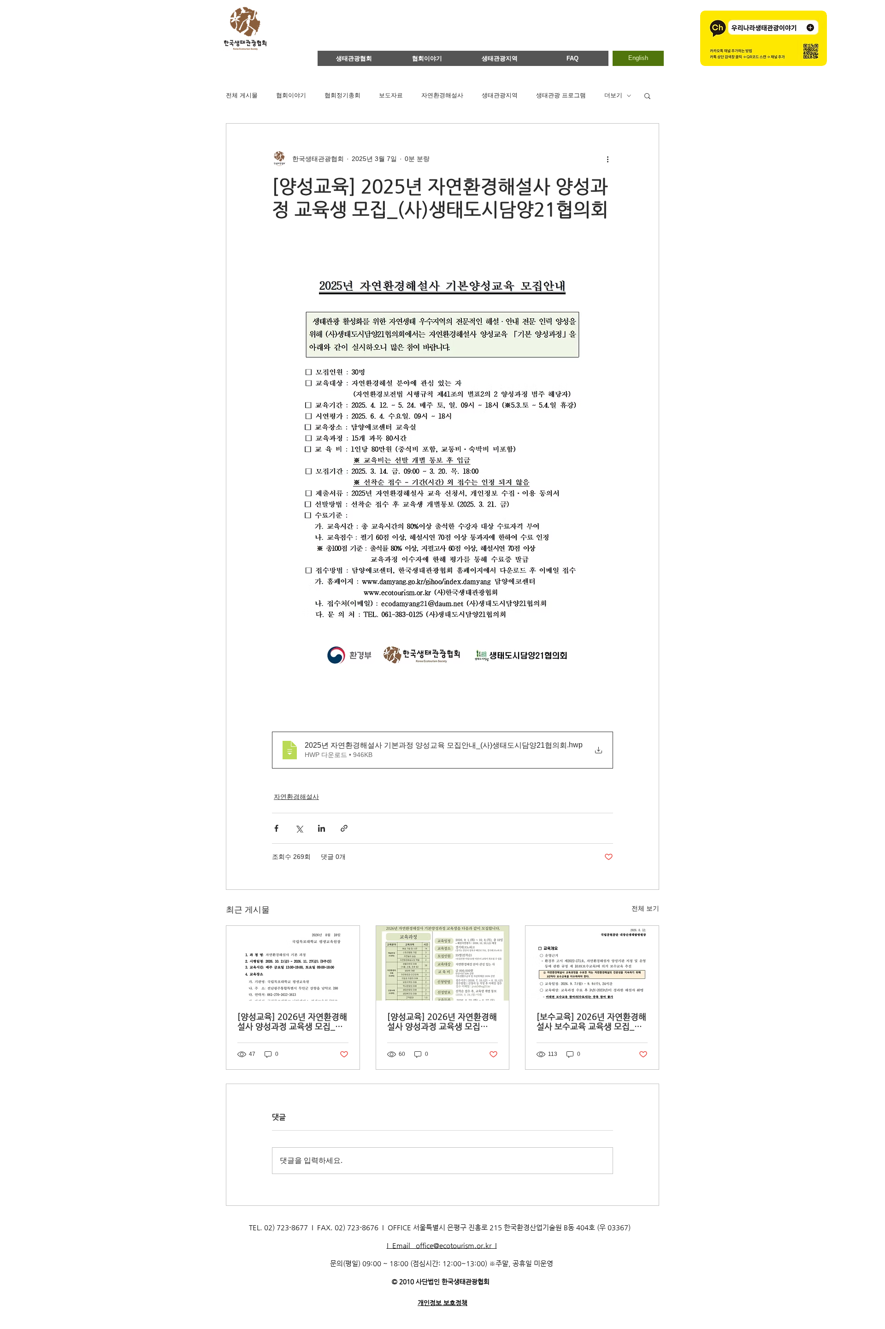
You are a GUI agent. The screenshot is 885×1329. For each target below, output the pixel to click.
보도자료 (391, 95)
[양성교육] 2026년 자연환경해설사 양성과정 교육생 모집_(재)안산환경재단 (442, 1021)
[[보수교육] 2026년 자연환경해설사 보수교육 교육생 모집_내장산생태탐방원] (592, 963)
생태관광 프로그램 (561, 95)
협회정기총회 (342, 95)
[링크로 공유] (344, 828)
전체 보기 (645, 908)
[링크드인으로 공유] (321, 828)
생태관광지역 (500, 95)
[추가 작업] (607, 158)
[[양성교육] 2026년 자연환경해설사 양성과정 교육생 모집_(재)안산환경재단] (442, 963)
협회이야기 (291, 95)
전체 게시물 (242, 95)
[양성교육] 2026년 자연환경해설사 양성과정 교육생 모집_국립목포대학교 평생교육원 (292, 1021)
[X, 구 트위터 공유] (299, 828)
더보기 (613, 95)
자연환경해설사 (442, 95)
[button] (647, 95)
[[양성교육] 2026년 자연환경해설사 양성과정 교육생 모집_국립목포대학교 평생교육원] (293, 963)
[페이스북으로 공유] (276, 828)
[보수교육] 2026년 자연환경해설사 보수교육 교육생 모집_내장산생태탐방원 (591, 1021)
